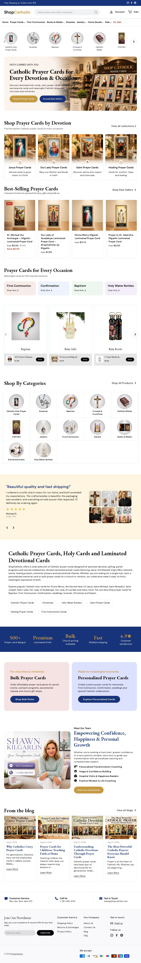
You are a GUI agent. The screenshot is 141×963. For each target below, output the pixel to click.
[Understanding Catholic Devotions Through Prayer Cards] (87, 827)
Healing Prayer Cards (22, 611)
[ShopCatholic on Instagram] (111, 935)
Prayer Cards (16, 22)
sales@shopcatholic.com (116, 901)
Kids (107, 22)
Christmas (47, 602)
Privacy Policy (64, 931)
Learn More (12, 869)
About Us (88, 923)
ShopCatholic (17, 954)
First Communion (36, 22)
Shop (17, 12)
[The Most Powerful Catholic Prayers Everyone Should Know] (121, 827)
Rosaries (70, 22)
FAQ (86, 935)
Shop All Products (123, 383)
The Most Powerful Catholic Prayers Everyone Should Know (119, 852)
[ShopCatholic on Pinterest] (121, 935)
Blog (86, 931)
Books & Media (55, 22)
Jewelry (81, 22)
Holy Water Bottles (72, 602)
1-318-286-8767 (67, 901)
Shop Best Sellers (122, 189)
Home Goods (95, 22)
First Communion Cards (54, 611)
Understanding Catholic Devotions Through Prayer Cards (86, 852)
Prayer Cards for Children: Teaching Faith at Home (52, 850)
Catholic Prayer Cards (22, 602)
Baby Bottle (115, 349)
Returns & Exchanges (68, 927)
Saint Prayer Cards (100, 602)
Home (5, 22)
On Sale (117, 22)
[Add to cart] (29, 212)
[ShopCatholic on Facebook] (116, 935)
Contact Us (89, 927)
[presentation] (4, 42)
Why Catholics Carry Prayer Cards (19, 848)
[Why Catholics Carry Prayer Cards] (20, 827)
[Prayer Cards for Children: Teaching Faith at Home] (53, 827)
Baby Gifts (70, 349)
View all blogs (125, 810)
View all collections (122, 126)
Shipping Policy (65, 923)
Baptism (25, 349)
